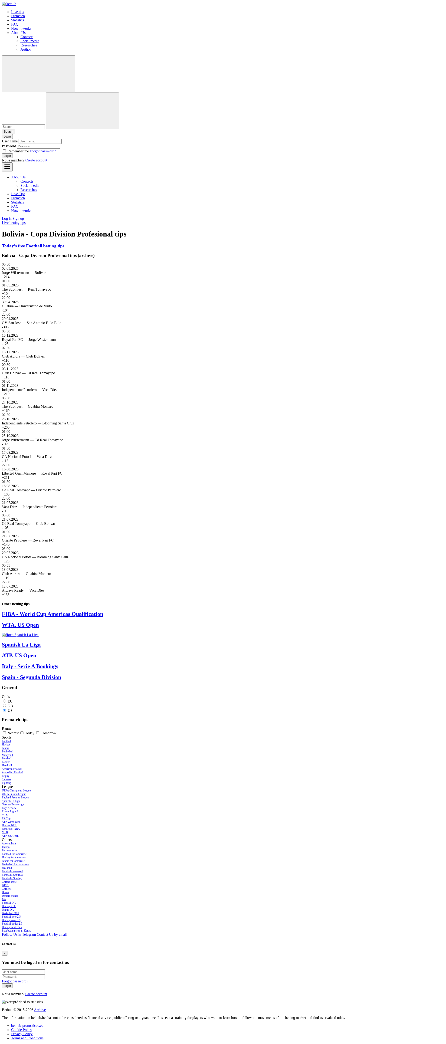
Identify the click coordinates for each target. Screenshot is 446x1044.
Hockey (6, 744)
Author (25, 49)
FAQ (15, 24)
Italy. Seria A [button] (9, 808)
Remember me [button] (18, 151)
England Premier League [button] (15, 797)
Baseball (6, 758)
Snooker (6, 779)
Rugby (5, 776)
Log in (7, 218)
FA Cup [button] (6, 818)
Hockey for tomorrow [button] (14, 857)
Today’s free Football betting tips (33, 245)
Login (7, 156)
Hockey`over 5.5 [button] (11, 920)
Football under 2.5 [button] (12, 923)
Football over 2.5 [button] (11, 916)
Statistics (17, 20)
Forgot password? (43, 151)
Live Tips (18, 194)
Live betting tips (14, 223)
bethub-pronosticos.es (27, 1026)
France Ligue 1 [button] (10, 811)
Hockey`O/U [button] (9, 906)
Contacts (26, 37)
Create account (36, 160)
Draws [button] (5, 892)
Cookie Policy (21, 1030)
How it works (21, 28)
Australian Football (12, 772)
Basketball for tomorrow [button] (15, 864)
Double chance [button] (10, 895)
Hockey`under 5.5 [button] (12, 927)
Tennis (5, 748)
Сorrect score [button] (9, 881)
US (10, 710)
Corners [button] (6, 888)
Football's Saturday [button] (12, 875)
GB (10, 706)
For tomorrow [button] (9, 850)
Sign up (18, 218)
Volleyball (7, 755)
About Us (18, 33)
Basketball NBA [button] (11, 829)
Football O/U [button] (9, 902)
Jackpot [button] (6, 847)
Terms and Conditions (27, 1038)
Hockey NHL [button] (9, 825)
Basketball (7, 751)
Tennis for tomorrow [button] (13, 861)
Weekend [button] (7, 868)
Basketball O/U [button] (10, 913)
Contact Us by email (52, 934)
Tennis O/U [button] (8, 909)
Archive (40, 1010)
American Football (12, 769)
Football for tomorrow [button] (14, 854)
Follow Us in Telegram (19, 934)
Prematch (18, 16)
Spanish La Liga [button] (11, 801)
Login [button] (7, 136)
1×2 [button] (4, 899)
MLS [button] (5, 815)
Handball (7, 765)
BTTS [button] (5, 885)
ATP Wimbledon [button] (11, 822)
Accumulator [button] (9, 843)
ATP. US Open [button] (10, 835)
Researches (28, 45)
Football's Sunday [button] (12, 878)
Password (9, 146)
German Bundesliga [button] (13, 804)
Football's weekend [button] (12, 871)
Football (6, 741)
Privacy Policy (22, 1034)
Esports (6, 762)
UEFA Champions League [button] (16, 790)
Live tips (17, 12)
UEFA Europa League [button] (14, 794)
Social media (29, 41)
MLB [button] (5, 832)
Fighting (6, 783)
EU (10, 701)
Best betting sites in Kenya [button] (16, 930)
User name (10, 141)
